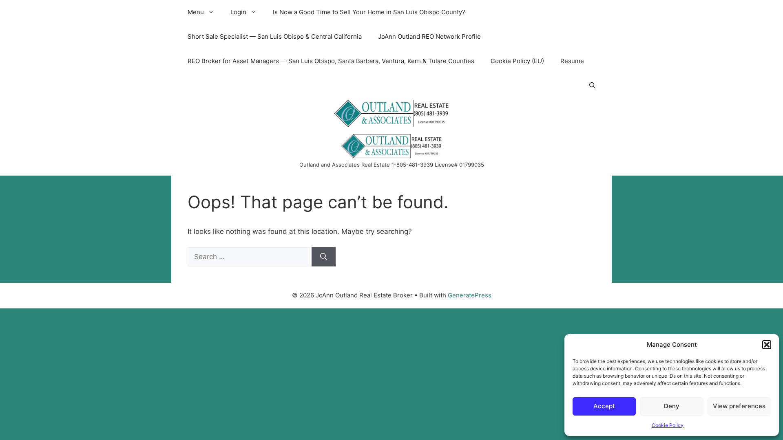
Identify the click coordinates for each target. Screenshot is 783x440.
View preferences (739, 406)
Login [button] (238, 12)
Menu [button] (196, 12)
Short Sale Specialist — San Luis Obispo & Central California (275, 36)
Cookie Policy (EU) (517, 61)
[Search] (324, 257)
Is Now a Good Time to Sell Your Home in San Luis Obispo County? (369, 12)
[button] (767, 345)
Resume (572, 61)
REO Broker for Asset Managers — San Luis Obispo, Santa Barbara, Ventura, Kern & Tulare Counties (331, 61)
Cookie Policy (667, 425)
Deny (671, 406)
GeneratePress (469, 295)
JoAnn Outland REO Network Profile (429, 36)
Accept (604, 406)
